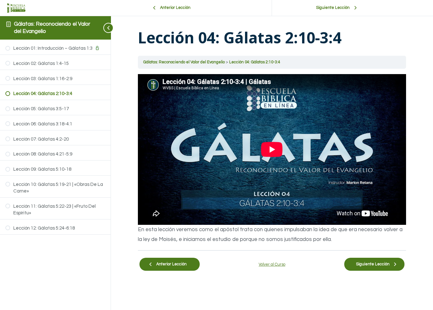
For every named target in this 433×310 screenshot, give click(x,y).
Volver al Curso (272, 265)
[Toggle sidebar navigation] (103, 28)
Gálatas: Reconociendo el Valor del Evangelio (184, 62)
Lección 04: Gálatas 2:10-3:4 (254, 62)
